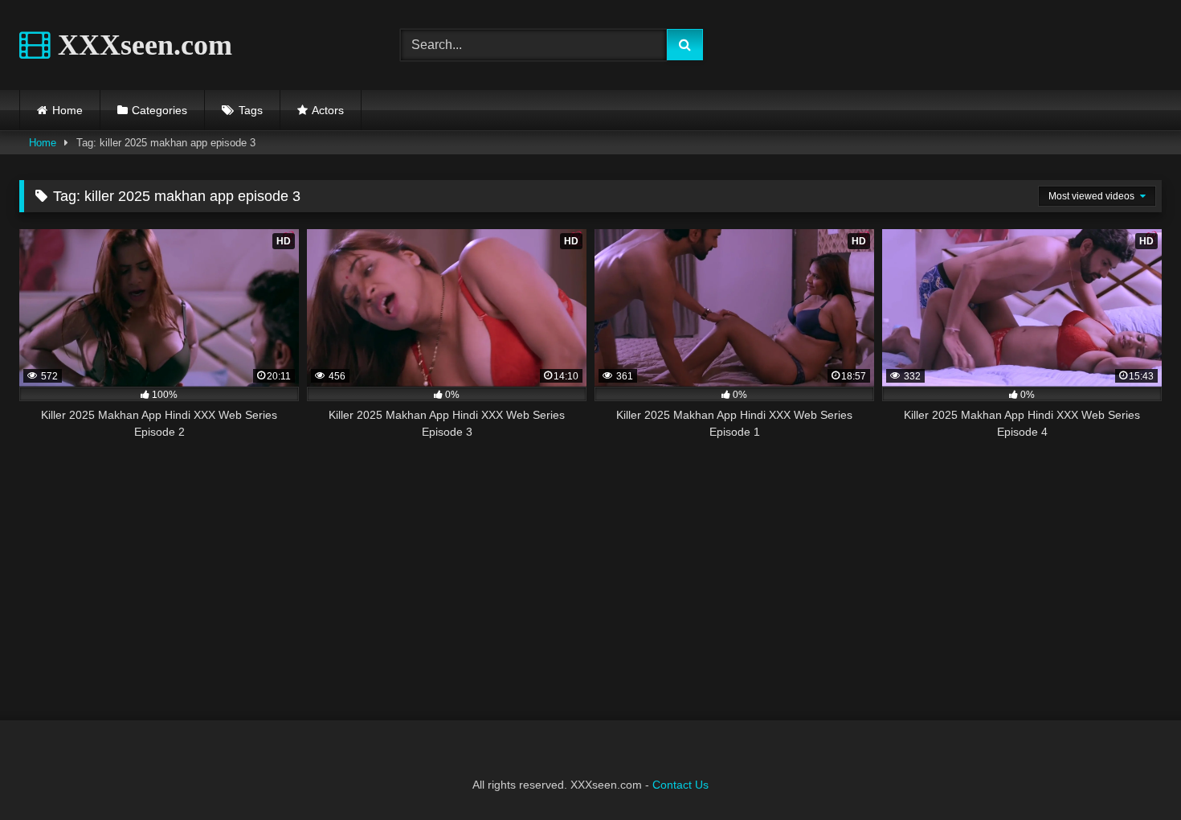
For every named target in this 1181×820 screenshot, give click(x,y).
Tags (251, 110)
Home (67, 110)
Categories (159, 110)
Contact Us (680, 784)
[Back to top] (1131, 772)
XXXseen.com (141, 45)
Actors (328, 110)
